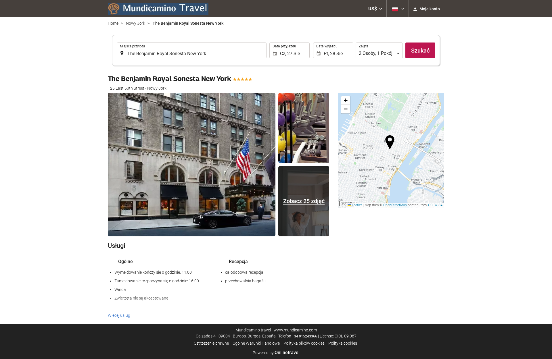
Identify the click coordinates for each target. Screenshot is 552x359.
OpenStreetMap (395, 205)
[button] (375, 8)
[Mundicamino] (158, 8)
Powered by (276, 352)
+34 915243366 (304, 336)
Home (113, 23)
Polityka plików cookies (304, 343)
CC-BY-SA (435, 205)
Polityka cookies (342, 343)
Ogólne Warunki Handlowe (256, 343)
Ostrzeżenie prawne (211, 343)
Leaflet (356, 205)
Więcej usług (119, 315)
